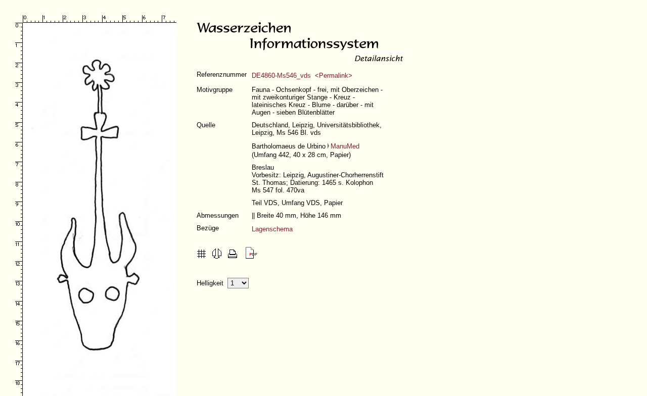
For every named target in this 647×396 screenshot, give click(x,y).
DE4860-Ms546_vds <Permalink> (302, 75)
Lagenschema (272, 229)
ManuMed (345, 146)
